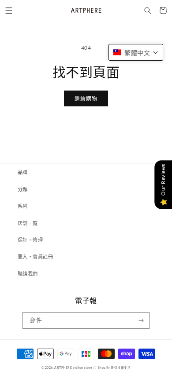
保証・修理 (30, 240)
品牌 (23, 172)
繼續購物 (86, 98)
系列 (23, 206)
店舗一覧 (28, 223)
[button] (8, 10)
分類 (23, 189)
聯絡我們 (28, 273)
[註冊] (141, 320)
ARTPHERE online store (73, 367)
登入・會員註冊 (35, 256)
